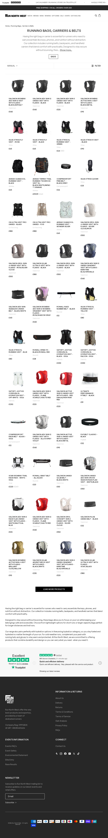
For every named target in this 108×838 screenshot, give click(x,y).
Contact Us (60, 746)
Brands (36, 16)
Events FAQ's (11, 746)
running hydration (64, 631)
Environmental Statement (16, 755)
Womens (48, 16)
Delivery (58, 703)
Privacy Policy (61, 725)
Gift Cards (55, 16)
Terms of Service (62, 716)
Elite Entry (9, 760)
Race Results (11, 764)
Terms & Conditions (64, 712)
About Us (59, 698)
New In (30, 16)
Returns (58, 707)
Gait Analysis (75, 16)
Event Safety (10, 751)
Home (7, 26)
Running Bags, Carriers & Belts (22, 26)
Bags (53, 56)
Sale (62, 16)
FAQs (57, 730)
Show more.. (66, 50)
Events (67, 16)
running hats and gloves (15, 637)
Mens (42, 16)
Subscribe (10, 802)
